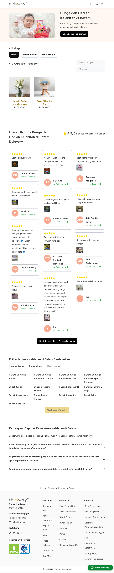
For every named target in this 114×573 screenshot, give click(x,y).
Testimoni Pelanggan (94, 532)
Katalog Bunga (16, 366)
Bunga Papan (65, 523)
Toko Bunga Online (68, 506)
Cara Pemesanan (92, 506)
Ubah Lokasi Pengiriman (74, 34)
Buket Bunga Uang (18, 395)
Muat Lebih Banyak (56, 410)
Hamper (63, 528)
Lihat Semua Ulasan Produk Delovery (57, 341)
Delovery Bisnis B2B (68, 545)
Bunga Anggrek (17, 403)
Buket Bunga (15, 387)
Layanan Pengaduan (93, 559)
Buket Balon (90, 395)
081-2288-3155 (19, 518)
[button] (90, 63)
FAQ (86, 538)
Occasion (63, 539)
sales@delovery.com (22, 522)
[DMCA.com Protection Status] (14, 548)
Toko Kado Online (67, 511)
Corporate (48, 550)
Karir (45, 535)
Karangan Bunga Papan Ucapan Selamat (92, 378)
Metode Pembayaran (94, 517)
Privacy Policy (91, 553)
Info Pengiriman (91, 511)
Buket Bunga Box (67, 395)
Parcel (62, 534)
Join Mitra (47, 556)
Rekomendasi (53, 366)
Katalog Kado (35, 366)
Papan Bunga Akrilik (69, 387)
